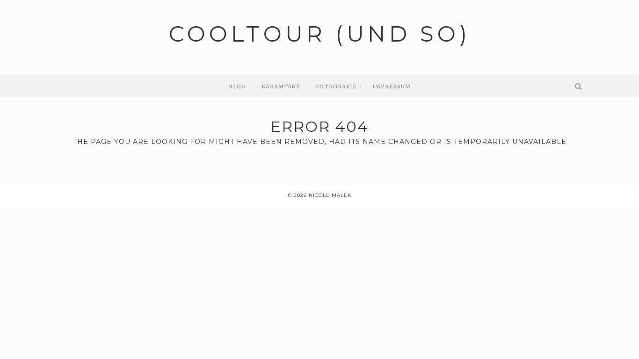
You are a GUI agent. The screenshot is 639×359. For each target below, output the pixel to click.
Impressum (391, 86)
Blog (237, 86)
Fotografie (336, 86)
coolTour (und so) (320, 34)
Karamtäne (280, 86)
